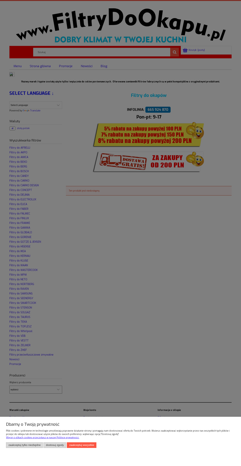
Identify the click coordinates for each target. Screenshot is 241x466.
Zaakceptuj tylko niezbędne (24, 445)
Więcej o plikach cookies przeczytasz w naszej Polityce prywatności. (42, 437)
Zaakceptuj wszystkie (81, 445)
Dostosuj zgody (55, 445)
